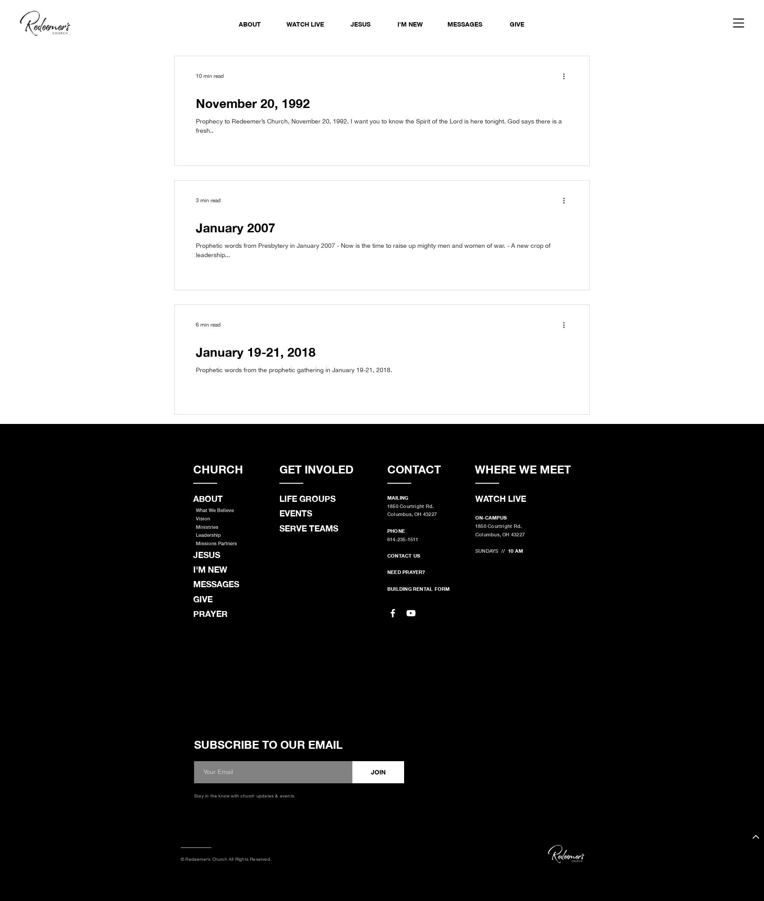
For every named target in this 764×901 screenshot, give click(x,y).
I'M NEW (210, 569)
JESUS (206, 555)
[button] (738, 23)
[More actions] (567, 76)
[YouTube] (410, 613)
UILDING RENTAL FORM (420, 589)
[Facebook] (392, 613)
